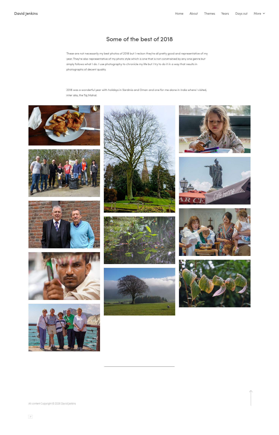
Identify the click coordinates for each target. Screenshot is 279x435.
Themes (209, 13)
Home (179, 13)
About (194, 13)
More (258, 13)
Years (225, 13)
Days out (241, 13)
